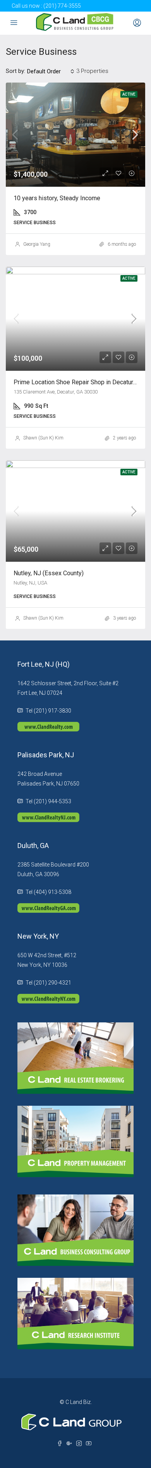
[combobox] (51, 71)
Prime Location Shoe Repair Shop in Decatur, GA (78, 382)
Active (129, 94)
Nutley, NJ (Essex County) (49, 573)
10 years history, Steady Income (57, 198)
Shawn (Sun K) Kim (43, 438)
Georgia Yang (36, 244)
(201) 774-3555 (62, 6)
